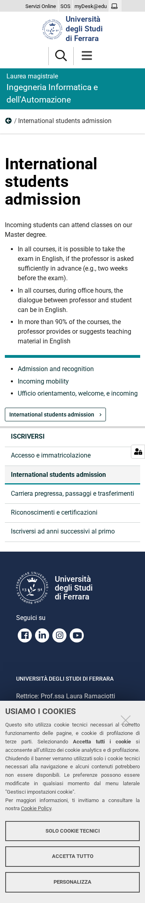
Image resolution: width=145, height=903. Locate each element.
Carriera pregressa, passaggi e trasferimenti (72, 493)
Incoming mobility (43, 381)
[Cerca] (61, 56)
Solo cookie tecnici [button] (73, 831)
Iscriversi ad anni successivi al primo (63, 531)
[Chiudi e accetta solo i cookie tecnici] (125, 720)
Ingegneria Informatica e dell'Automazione (52, 88)
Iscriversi (9, 122)
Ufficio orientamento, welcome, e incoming (78, 393)
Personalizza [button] (72, 882)
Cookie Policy (36, 808)
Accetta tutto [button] (72, 856)
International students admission (52, 414)
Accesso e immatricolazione (51, 455)
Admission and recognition (56, 369)
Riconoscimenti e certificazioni (54, 512)
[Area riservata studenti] (115, 6)
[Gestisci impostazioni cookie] (138, 452)
